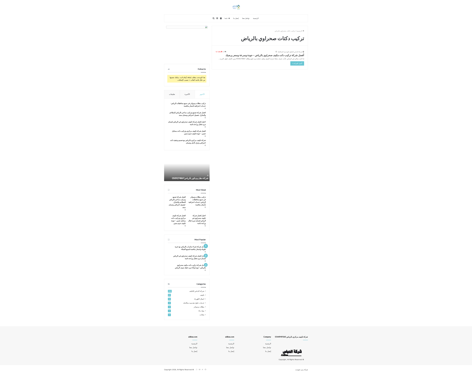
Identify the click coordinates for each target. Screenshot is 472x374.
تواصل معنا (246, 18)
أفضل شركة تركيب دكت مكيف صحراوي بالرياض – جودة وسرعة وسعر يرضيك (265, 55)
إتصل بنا (236, 18)
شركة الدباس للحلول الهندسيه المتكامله (290, 52)
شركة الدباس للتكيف (196, 291)
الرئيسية (256, 18)
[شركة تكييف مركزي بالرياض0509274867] (236, 7)
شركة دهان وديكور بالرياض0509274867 (190, 178)
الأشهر (202, 94)
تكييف (202, 295)
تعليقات (172, 94)
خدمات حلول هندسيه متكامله (193, 303)
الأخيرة (187, 94)
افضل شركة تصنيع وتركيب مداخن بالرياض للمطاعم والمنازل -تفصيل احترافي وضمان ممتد (177, 202)
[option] (187, 167)
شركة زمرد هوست (301, 370)
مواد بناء (201, 311)
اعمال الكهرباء (199, 299)
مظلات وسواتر (199, 307)
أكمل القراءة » (297, 63)
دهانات (202, 315)
